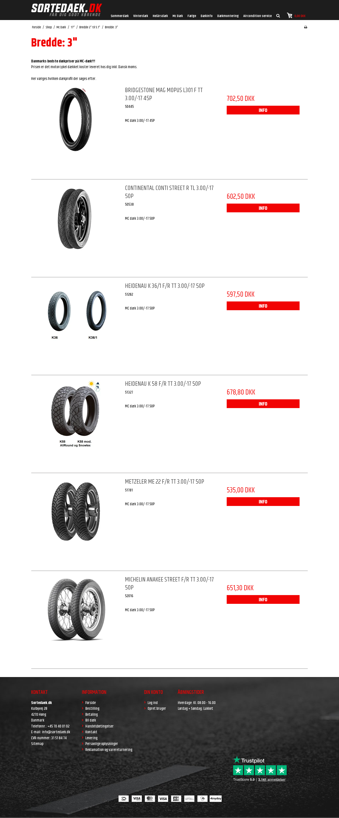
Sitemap (37, 744)
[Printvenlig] (305, 27)
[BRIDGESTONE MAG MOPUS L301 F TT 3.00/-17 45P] (75, 130)
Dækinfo (207, 16)
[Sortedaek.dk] (66, 10)
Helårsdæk (160, 16)
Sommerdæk (120, 16)
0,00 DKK (300, 16)
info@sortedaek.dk (56, 732)
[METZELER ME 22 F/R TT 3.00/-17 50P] (75, 522)
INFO (263, 110)
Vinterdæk (140, 16)
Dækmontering (228, 16)
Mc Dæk (177, 16)
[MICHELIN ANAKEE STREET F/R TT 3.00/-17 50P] (75, 620)
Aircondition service (257, 16)
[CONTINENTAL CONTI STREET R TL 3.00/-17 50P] (75, 228)
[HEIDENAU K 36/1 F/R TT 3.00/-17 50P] (75, 326)
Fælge (191, 16)
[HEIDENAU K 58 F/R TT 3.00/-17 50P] (75, 424)
